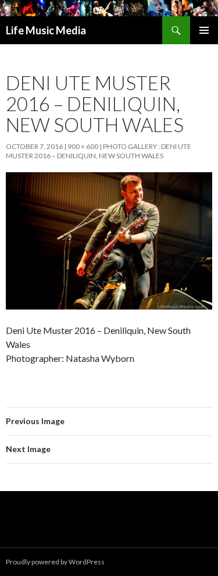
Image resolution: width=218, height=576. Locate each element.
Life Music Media (46, 30)
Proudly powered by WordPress (55, 561)
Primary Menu (204, 30)
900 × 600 (82, 146)
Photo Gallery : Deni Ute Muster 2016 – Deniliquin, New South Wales (98, 151)
